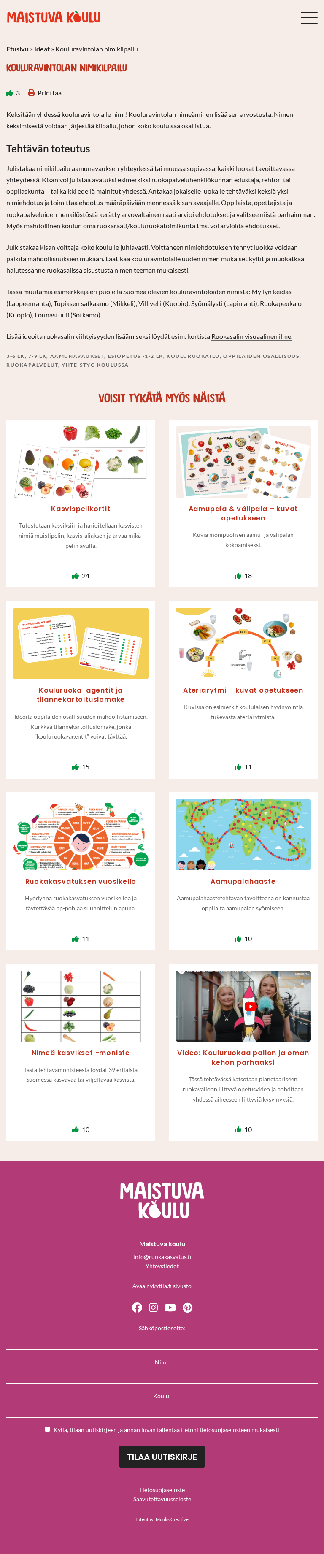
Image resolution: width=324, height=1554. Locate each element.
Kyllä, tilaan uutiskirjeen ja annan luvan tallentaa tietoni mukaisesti (166, 1429)
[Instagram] (153, 1306)
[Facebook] (137, 1306)
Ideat (42, 49)
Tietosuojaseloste (162, 1489)
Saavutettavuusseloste (162, 1499)
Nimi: (162, 1362)
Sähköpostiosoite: (162, 1328)
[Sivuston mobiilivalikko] (309, 18)
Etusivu (17, 49)
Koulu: (162, 1396)
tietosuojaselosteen (225, 1429)
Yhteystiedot (162, 1266)
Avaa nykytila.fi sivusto (162, 1285)
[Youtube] (170, 1306)
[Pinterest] (187, 1306)
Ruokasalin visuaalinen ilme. (251, 336)
